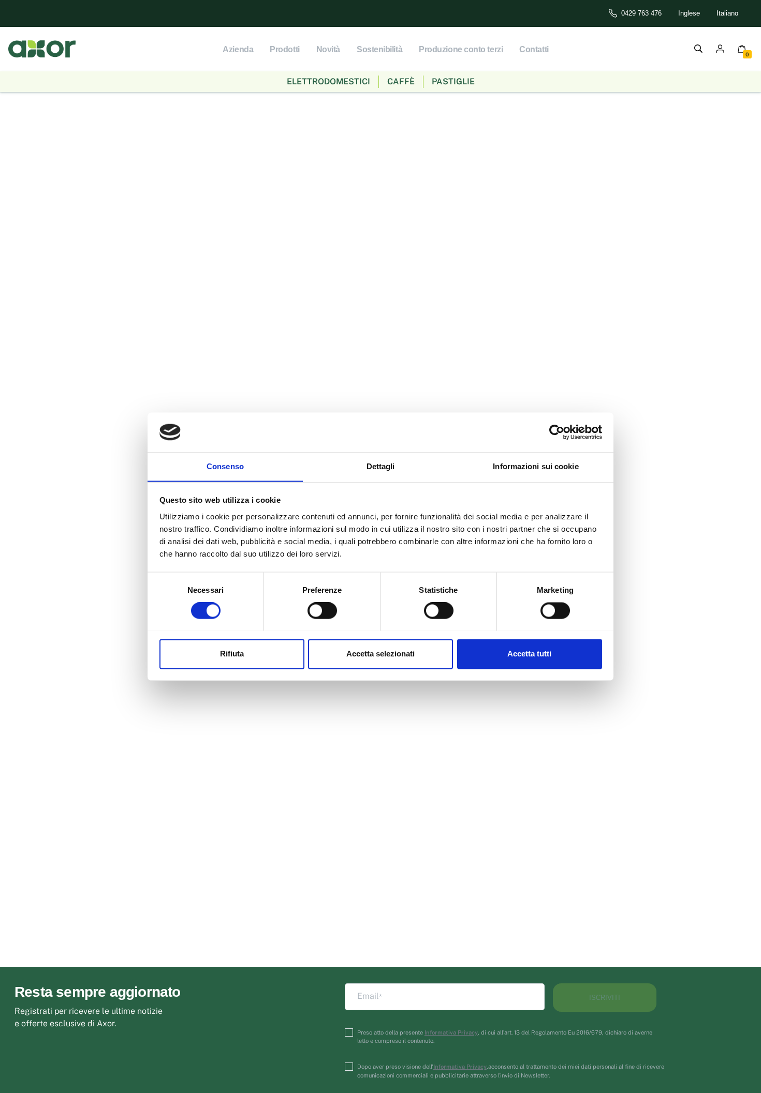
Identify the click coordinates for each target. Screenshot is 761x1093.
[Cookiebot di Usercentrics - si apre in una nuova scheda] (556, 432)
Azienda (238, 49)
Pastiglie (453, 81)
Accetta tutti (529, 653)
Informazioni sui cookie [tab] (535, 466)
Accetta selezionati (380, 653)
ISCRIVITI (604, 997)
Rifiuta (232, 653)
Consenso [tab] (225, 466)
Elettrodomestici (328, 81)
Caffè (401, 81)
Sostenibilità (379, 49)
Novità (328, 49)
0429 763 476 (641, 13)
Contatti (533, 49)
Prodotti (284, 49)
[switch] (322, 610)
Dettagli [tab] (381, 466)
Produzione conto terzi (461, 49)
